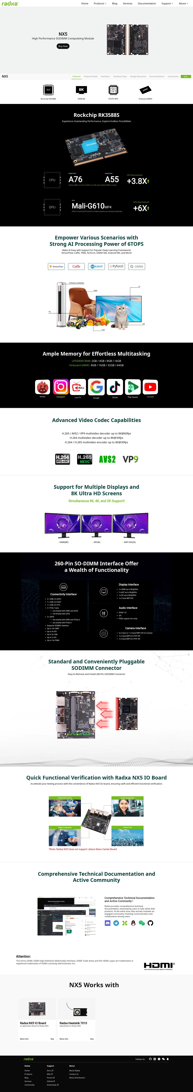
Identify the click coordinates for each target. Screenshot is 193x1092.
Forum (49, 1077)
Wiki (48, 1074)
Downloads (52, 1085)
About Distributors (77, 1077)
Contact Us (74, 1074)
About (182, 3)
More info (24, 1039)
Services (127, 3)
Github (50, 1081)
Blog (114, 3)
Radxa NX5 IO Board (33, 1023)
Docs (49, 1070)
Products (99, 3)
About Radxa (74, 1070)
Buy (185, 76)
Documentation (147, 3)
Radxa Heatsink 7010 (73, 1023)
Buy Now (63, 46)
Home (84, 3)
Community (29, 1085)
